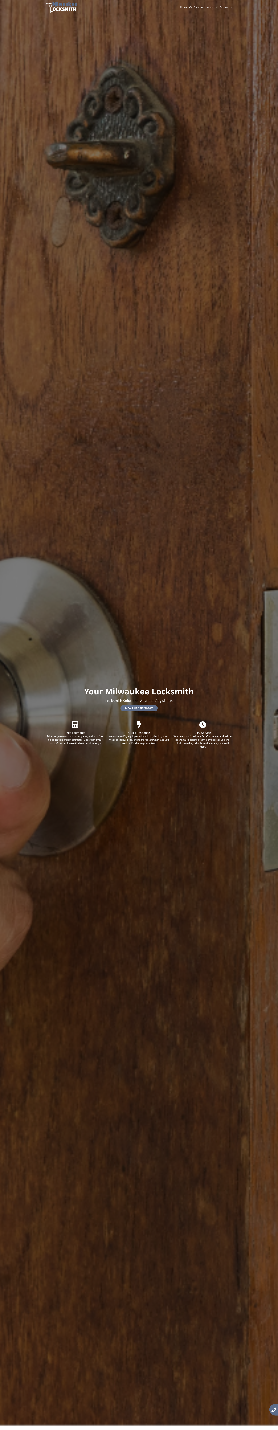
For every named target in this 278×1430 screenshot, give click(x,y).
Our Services (196, 7)
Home (183, 7)
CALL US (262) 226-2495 (140, 708)
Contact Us (226, 7)
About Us (212, 7)
